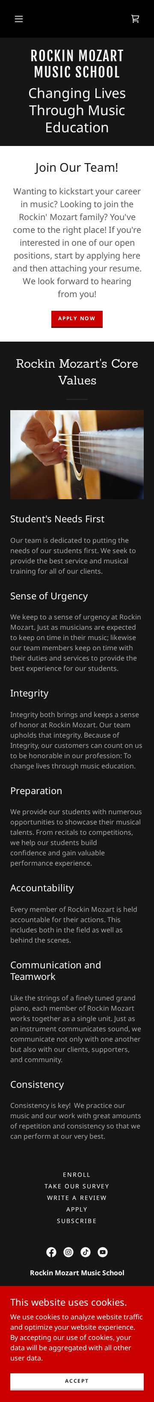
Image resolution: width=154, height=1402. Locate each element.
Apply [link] (77, 1209)
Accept (77, 1380)
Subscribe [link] (77, 1221)
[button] (18, 18)
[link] (135, 18)
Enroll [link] (77, 1174)
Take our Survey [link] (77, 1186)
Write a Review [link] (77, 1198)
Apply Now (76, 318)
